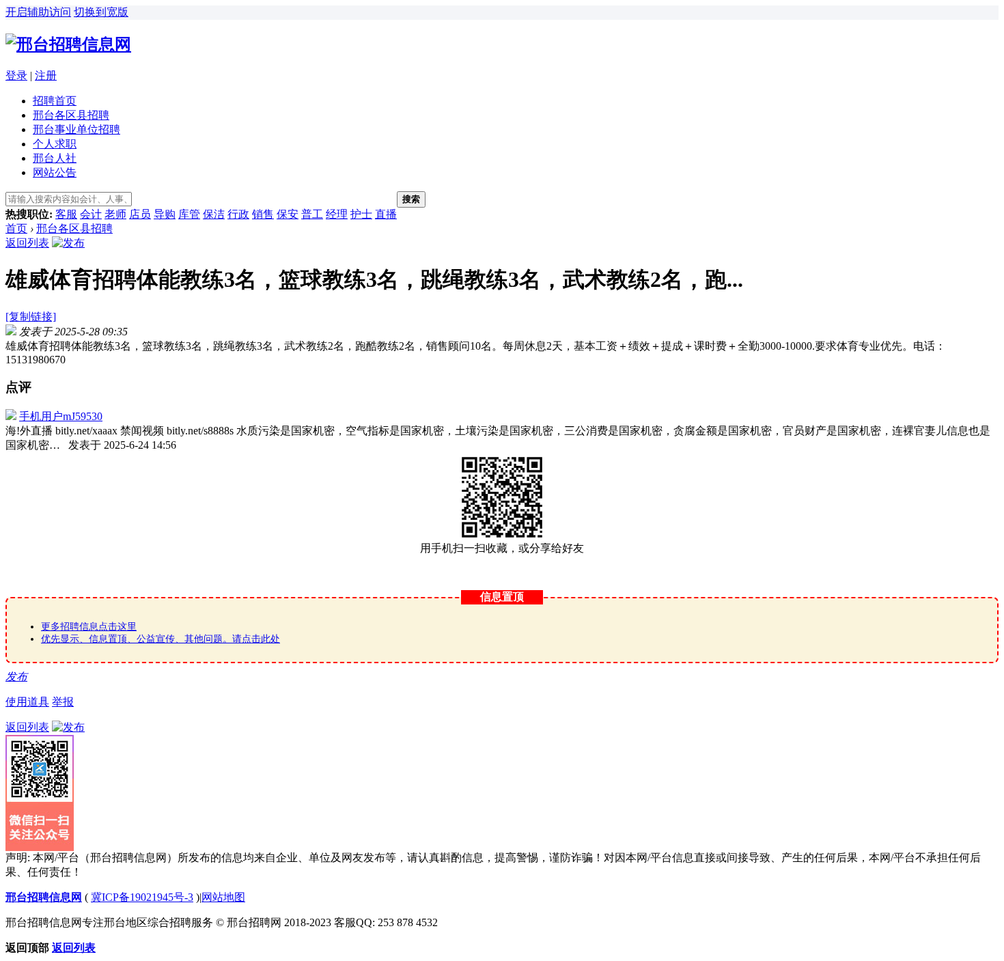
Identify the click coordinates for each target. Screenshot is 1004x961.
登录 (16, 75)
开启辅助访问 (38, 12)
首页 (16, 228)
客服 (66, 214)
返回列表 (27, 243)
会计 (91, 214)
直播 (386, 214)
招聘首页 (54, 101)
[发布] (68, 243)
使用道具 (27, 702)
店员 (140, 214)
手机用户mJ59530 (60, 416)
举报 (63, 702)
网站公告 (54, 172)
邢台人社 (54, 158)
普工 (312, 214)
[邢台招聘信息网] (68, 44)
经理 (337, 214)
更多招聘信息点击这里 (89, 627)
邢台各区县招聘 (71, 115)
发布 (16, 676)
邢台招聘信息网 (43, 897)
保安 (287, 214)
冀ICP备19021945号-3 (142, 897)
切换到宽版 (101, 12)
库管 (189, 214)
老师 (115, 214)
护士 (361, 214)
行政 (238, 214)
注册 (46, 75)
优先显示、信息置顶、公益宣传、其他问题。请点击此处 (160, 639)
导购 (165, 214)
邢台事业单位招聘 (76, 129)
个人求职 (54, 144)
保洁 (214, 214)
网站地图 (223, 897)
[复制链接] (30, 316)
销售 (263, 214)
